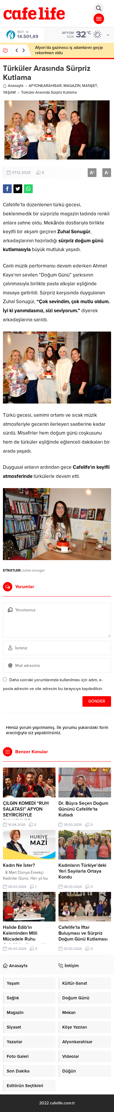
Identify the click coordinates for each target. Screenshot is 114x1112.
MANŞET (89, 85)
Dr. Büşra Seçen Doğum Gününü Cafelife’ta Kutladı (83, 809)
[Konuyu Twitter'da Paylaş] (17, 188)
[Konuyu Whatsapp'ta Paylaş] (28, 188)
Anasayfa (15, 85)
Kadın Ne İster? (19, 865)
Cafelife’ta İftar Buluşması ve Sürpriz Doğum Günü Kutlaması (83, 933)
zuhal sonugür (33, 570)
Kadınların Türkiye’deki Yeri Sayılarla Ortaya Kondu (82, 871)
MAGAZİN (71, 85)
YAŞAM (9, 92)
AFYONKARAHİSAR (45, 85)
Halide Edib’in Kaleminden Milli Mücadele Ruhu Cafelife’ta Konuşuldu (25, 936)
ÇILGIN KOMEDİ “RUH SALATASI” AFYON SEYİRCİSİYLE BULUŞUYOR (26, 812)
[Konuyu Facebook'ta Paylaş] (7, 188)
